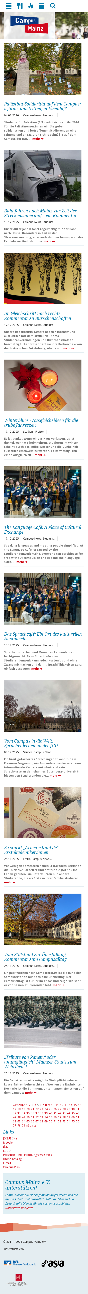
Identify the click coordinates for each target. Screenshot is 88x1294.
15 (75, 1105)
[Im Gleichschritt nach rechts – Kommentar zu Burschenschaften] (42, 278)
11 (57, 1105)
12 (61, 1105)
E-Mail (7, 1163)
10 (52, 1105)
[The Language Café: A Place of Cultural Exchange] (42, 491)
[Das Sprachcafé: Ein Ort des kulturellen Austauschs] (42, 598)
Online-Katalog (12, 1159)
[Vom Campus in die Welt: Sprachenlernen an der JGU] (42, 705)
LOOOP (7, 1150)
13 (66, 1105)
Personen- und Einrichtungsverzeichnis (27, 1154)
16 (79, 1105)
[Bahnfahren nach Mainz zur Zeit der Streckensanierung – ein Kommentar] (42, 175)
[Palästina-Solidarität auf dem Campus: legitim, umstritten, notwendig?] (42, 68)
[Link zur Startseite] (31, 24)
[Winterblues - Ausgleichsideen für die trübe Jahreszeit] (42, 385)
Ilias (5, 1146)
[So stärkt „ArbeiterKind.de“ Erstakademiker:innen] (42, 812)
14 (70, 1105)
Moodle (7, 1142)
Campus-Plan (11, 1167)
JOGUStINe (10, 1138)
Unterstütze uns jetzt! (19, 1207)
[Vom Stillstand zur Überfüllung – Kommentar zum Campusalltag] (42, 919)
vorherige (19, 1105)
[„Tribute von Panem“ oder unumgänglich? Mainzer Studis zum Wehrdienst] (42, 1021)
